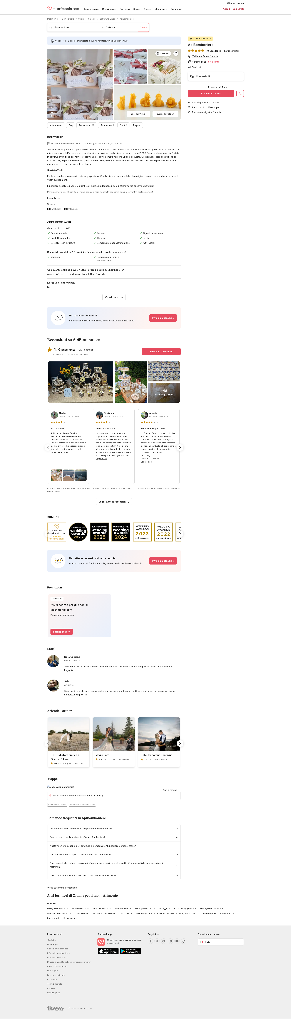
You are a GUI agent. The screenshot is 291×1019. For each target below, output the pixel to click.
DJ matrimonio (70, 918)
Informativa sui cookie (57, 957)
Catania (92, 19)
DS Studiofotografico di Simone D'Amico (65, 757)
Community (177, 9)
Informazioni (56, 125)
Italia (207, 942)
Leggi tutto (53, 198)
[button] (114, 318)
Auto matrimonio (123, 908)
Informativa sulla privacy (58, 953)
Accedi (227, 8)
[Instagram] (170, 941)
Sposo (147, 9)
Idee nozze (161, 9)
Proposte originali (207, 913)
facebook (55, 208)
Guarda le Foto (165, 114)
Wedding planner (144, 913)
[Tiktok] (183, 941)
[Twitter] (157, 941)
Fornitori (125, 9)
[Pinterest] (163, 941)
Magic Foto (102, 755)
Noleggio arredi (188, 908)
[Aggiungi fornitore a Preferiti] (175, 53)
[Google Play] (130, 953)
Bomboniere (68, 19)
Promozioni (107, 125)
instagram (72, 208)
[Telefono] (240, 93)
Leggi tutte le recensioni (112, 501)
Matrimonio (53, 19)
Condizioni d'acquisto (57, 948)
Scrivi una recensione (161, 351)
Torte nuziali (225, 913)
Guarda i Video (138, 114)
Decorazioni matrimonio (103, 913)
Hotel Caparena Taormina (156, 755)
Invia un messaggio (163, 317)
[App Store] (108, 953)
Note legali (52, 944)
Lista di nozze (125, 913)
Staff (123, 125)
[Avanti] (180, 447)
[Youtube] (177, 941)
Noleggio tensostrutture (211, 908)
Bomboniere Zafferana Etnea (82, 805)
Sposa (136, 9)
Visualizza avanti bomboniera (62, 887)
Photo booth (53, 918)
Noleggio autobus (168, 908)
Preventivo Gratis (211, 93)
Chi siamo (52, 979)
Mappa (136, 125)
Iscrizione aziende (56, 975)
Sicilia (81, 19)
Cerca (143, 27)
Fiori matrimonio (80, 913)
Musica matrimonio (102, 908)
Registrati (238, 8)
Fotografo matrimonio (57, 908)
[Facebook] (150, 941)
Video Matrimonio (80, 908)
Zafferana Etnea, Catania (205, 56)
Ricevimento (109, 9)
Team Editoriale (54, 984)
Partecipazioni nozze (145, 908)
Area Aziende (237, 3)
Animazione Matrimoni (58, 913)
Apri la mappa (170, 790)
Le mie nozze (91, 9)
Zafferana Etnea (108, 19)
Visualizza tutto (114, 297)
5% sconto (213, 61)
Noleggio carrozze (165, 913)
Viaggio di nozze (187, 913)
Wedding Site (53, 992)
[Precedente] (48, 447)
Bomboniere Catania (57, 805)
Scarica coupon (61, 631)
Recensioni (86, 125)
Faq (71, 125)
